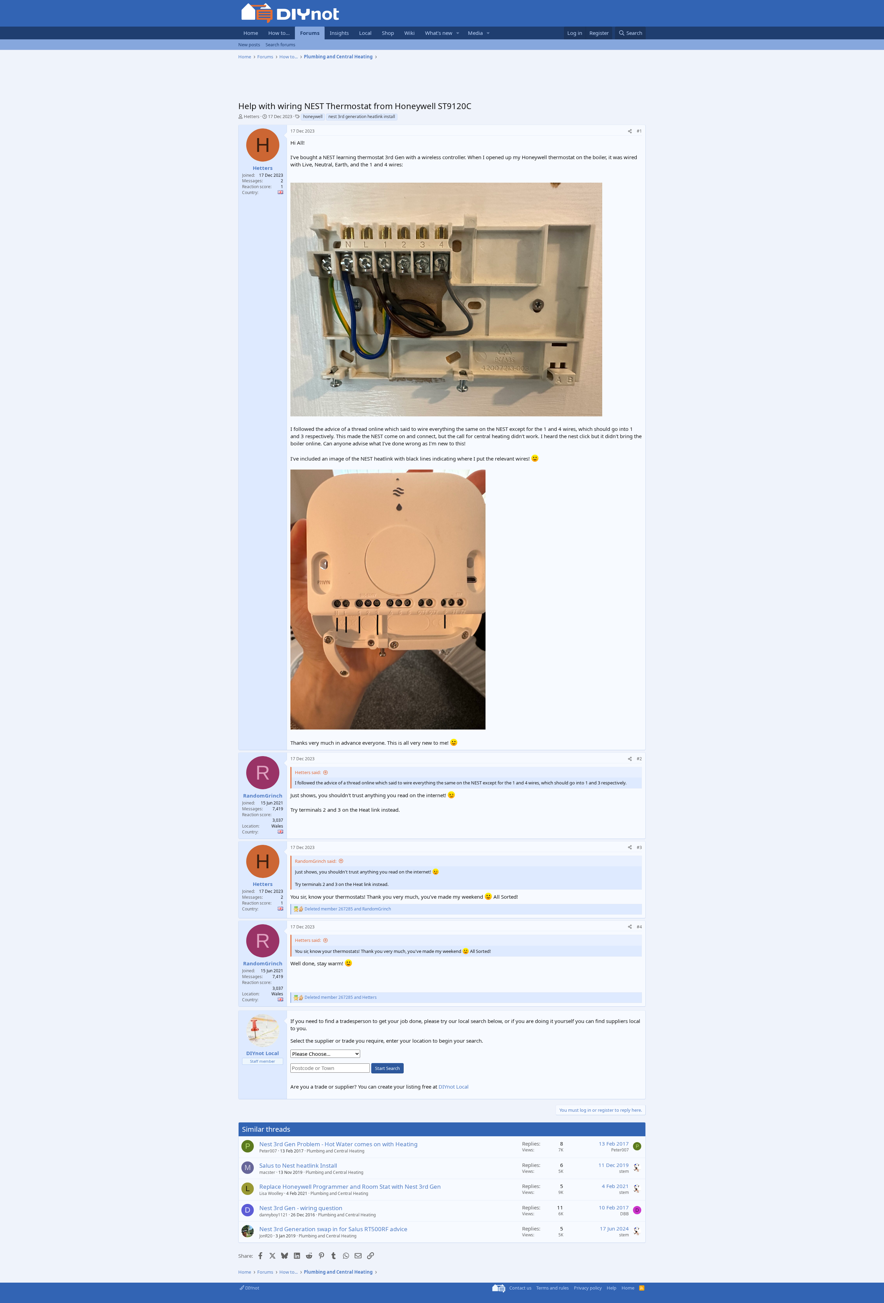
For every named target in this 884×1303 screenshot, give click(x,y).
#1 (639, 131)
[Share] (629, 131)
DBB (624, 1214)
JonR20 (265, 1236)
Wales (277, 826)
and (348, 909)
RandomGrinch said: (315, 861)
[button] (458, 33)
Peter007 (268, 1151)
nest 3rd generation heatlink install (361, 116)
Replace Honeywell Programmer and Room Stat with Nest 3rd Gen (350, 1186)
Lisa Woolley (271, 1193)
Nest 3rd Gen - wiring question (301, 1208)
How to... (279, 32)
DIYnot (251, 1288)
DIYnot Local (454, 1086)
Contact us (520, 1288)
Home (250, 32)
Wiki (409, 32)
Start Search (387, 1068)
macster (267, 1172)
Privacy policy (588, 1288)
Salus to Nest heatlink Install (298, 1165)
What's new (438, 32)
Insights (339, 32)
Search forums (280, 44)
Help (611, 1288)
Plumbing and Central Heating (335, 1151)
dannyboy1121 (273, 1215)
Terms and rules (552, 1288)
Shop (388, 32)
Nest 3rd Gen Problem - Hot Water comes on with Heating (338, 1144)
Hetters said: (308, 772)
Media (475, 32)
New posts (249, 44)
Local (365, 32)
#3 (639, 847)
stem (624, 1171)
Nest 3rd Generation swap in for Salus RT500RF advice (333, 1229)
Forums (309, 32)
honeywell (313, 116)
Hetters (251, 116)
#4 (639, 927)
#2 (639, 759)
